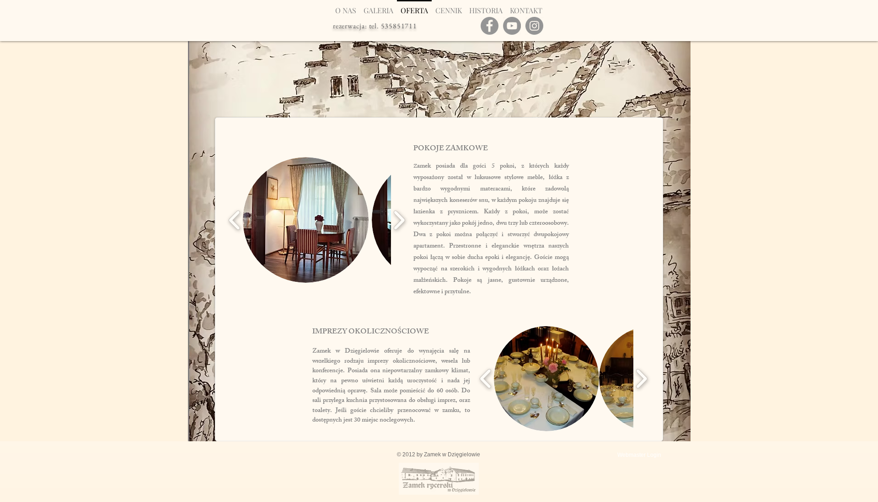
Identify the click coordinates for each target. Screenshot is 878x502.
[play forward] (399, 220)
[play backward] (235, 220)
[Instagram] (534, 26)
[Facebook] (489, 26)
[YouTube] (512, 26)
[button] (306, 220)
